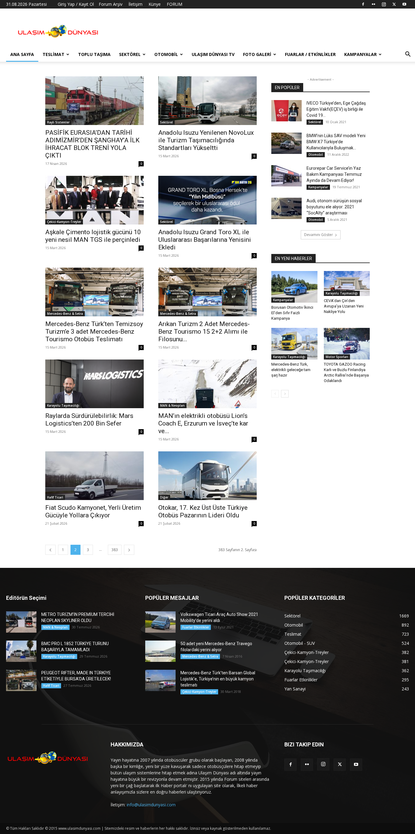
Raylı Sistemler (58, 122)
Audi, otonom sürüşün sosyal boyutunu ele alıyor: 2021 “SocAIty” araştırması (334, 206)
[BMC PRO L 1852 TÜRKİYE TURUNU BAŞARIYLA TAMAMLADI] (21, 651)
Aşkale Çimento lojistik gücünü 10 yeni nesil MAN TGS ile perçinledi (93, 235)
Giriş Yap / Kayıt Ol (76, 4)
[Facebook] (363, 4)
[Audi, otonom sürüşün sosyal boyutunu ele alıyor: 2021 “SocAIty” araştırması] (286, 208)
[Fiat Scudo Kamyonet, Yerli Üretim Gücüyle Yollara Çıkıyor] (94, 475)
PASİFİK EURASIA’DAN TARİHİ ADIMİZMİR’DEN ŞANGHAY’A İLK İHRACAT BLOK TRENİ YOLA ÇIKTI (92, 144)
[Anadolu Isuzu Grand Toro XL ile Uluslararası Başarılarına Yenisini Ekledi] (207, 200)
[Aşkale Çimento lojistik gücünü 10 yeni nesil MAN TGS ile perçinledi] (94, 200)
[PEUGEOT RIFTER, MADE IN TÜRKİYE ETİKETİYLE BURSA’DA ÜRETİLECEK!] (21, 680)
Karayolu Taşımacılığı (63, 405)
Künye (155, 4)
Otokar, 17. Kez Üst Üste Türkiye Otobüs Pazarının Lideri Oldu (203, 511)
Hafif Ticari (55, 497)
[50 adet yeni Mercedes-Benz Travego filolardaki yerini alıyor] (160, 651)
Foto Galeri (257, 54)
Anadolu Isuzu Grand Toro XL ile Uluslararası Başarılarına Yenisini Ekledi (204, 239)
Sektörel (130, 54)
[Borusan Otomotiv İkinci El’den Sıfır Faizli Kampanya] (294, 287)
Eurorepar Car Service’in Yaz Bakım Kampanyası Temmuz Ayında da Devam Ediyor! (334, 174)
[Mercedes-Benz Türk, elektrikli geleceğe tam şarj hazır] (294, 344)
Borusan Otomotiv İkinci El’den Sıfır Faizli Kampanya (292, 313)
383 (114, 549)
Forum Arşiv (110, 4)
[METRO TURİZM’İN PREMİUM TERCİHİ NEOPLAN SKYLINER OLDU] (21, 622)
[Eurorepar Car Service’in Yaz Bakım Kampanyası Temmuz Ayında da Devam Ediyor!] (286, 175)
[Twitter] (394, 4)
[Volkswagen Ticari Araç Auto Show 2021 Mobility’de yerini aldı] (160, 622)
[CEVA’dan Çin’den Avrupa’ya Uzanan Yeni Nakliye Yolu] (347, 283)
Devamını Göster (318, 234)
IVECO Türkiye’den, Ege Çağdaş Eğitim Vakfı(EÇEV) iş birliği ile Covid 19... (336, 109)
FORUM (174, 4)
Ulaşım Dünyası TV (213, 54)
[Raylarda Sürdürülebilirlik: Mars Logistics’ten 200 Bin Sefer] (94, 384)
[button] (407, 55)
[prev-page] (50, 550)
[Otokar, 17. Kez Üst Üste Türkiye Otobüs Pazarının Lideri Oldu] (207, 475)
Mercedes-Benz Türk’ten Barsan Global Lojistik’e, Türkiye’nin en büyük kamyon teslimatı (217, 678)
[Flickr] (373, 4)
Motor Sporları (337, 357)
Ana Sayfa (22, 54)
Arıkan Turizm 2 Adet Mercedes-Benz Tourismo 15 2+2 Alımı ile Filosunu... (204, 331)
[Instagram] (383, 4)
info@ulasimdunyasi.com (151, 805)
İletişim (135, 4)
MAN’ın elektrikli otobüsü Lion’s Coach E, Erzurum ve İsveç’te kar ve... (203, 423)
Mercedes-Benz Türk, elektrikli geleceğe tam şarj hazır (290, 369)
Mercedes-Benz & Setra (65, 313)
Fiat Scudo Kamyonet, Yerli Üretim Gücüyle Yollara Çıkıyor (93, 511)
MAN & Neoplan (172, 405)
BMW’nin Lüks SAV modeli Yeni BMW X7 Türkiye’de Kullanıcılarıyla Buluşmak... (336, 141)
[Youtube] (404, 4)
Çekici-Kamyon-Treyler (64, 222)
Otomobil (166, 54)
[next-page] (129, 550)
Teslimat (53, 54)
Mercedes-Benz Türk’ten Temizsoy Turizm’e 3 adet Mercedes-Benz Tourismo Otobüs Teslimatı (94, 331)
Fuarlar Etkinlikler (195, 627)
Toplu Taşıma (94, 54)
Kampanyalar (360, 54)
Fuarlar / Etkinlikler (310, 54)
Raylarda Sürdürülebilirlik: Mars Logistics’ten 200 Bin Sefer (89, 419)
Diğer (164, 497)
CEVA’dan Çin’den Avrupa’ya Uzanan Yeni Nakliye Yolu (344, 306)
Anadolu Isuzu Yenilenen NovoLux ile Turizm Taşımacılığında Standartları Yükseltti (206, 140)
